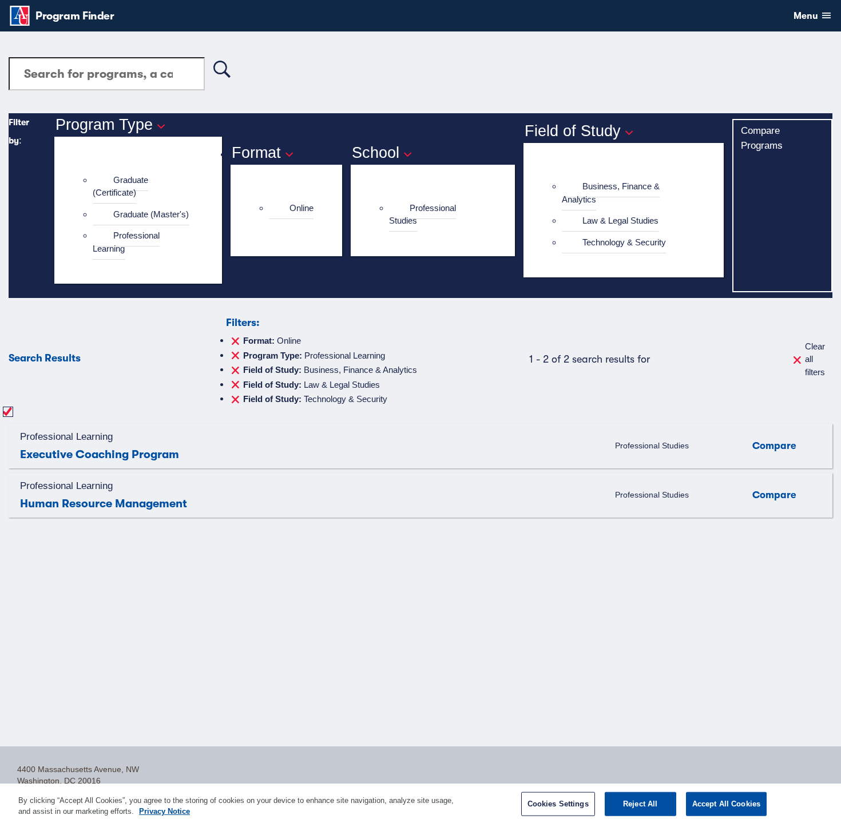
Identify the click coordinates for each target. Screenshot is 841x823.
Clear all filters (815, 359)
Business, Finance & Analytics (611, 192)
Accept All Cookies (726, 804)
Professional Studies (422, 214)
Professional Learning (126, 241)
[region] (420, 803)
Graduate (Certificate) (120, 186)
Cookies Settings (558, 804)
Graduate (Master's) (151, 214)
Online (301, 208)
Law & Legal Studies (620, 220)
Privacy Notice (164, 811)
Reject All (640, 804)
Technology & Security (624, 242)
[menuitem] (143, 187)
